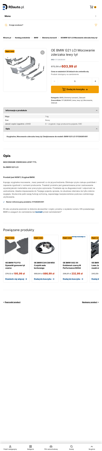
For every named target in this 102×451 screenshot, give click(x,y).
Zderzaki (82, 98)
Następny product (89, 302)
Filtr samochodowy (51, 449)
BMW (36, 38)
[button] (42, 52)
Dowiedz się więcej (14, 279)
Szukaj (71, 449)
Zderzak (54, 103)
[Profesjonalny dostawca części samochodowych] (13, 7)
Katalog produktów (22, 38)
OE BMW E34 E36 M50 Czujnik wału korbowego (44, 265)
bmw (74, 100)
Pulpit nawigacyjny (10, 449)
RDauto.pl (7, 38)
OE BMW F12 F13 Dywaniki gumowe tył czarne (15, 265)
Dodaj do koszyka (76, 89)
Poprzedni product (12, 302)
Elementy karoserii (49, 38)
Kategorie (30, 449)
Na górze (92, 449)
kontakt (39, 212)
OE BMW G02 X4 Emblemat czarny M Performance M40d (72, 265)
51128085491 (66, 100)
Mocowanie (87, 100)
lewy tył (80, 100)
